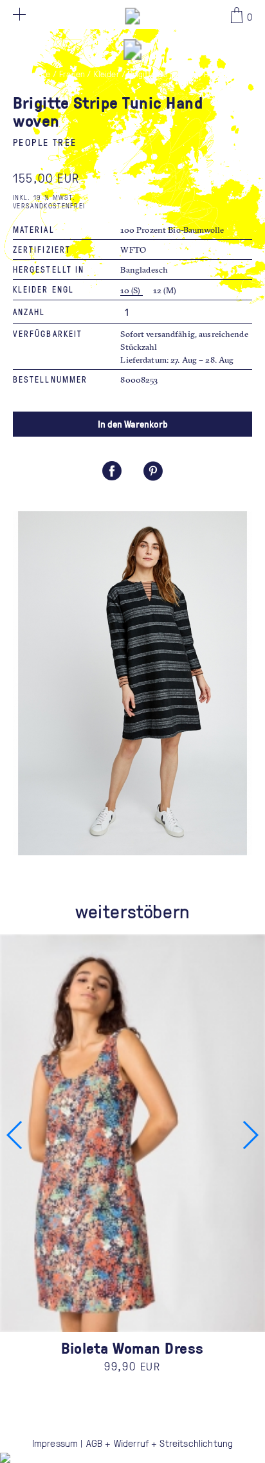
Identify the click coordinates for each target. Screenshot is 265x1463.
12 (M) (165, 290)
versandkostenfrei (49, 205)
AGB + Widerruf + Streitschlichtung (159, 1443)
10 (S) (131, 290)
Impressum (55, 1443)
